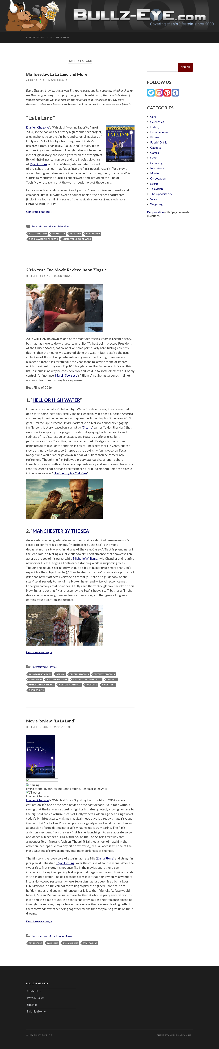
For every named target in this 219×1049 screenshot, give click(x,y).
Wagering (156, 204)
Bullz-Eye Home (36, 1011)
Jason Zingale (57, 80)
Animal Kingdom (38, 233)
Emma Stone (105, 858)
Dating (154, 127)
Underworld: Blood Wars (77, 239)
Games (154, 152)
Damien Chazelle (37, 127)
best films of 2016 (79, 674)
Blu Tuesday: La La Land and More (56, 74)
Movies (53, 226)
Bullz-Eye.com (35, 37)
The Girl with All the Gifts (43, 239)
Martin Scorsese (66, 375)
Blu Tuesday (58, 233)
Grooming (156, 163)
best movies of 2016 (104, 674)
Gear (153, 158)
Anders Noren (176, 1035)
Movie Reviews (57, 935)
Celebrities (157, 122)
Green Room (35, 679)
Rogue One (91, 685)
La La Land (75, 233)
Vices (153, 199)
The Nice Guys (36, 690)
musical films (70, 943)
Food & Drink (158, 142)
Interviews (157, 168)
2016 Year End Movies (40, 674)
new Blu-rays (93, 233)
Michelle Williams (85, 558)
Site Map (32, 1004)
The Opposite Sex (161, 194)
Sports (154, 183)
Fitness (155, 137)
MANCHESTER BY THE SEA (60, 531)
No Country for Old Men (70, 473)
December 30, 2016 (38, 276)
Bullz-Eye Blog (60, 37)
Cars (153, 116)
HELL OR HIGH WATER (56, 400)
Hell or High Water (57, 679)
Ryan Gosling (39, 164)
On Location (158, 178)
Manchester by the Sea (41, 685)
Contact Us (34, 991)
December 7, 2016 (37, 727)
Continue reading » (39, 211)
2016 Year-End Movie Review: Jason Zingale (66, 269)
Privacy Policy (35, 997)
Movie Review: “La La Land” (50, 720)
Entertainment (40, 226)
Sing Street (108, 685)
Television (63, 226)
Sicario (87, 427)
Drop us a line (155, 212)
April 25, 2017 (35, 80)
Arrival (60, 674)
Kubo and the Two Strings (87, 679)
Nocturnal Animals (70, 685)
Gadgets (155, 147)
